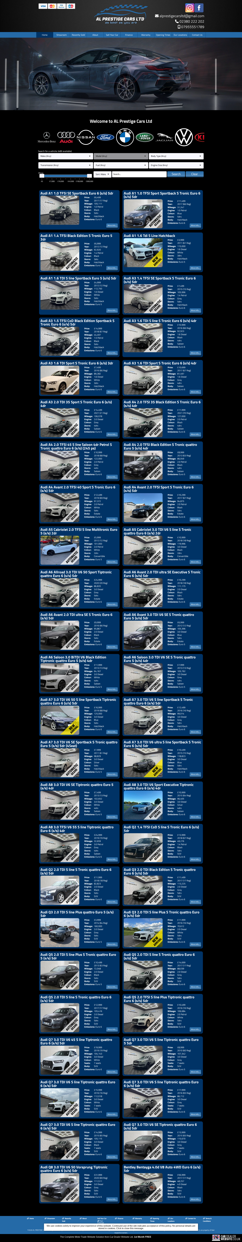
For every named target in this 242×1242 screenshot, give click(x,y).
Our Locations (180, 35)
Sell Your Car (112, 35)
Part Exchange (100, 1222)
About (95, 35)
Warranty (145, 35)
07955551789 (192, 27)
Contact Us (197, 35)
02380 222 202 (192, 21)
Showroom (61, 35)
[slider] (41, 176)
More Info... (112, 225)
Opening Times (163, 35)
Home (44, 35)
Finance (129, 35)
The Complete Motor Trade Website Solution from (105, 1237)
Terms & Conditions (207, 1219)
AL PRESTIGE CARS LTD (41, 1230)
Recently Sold (78, 35)
